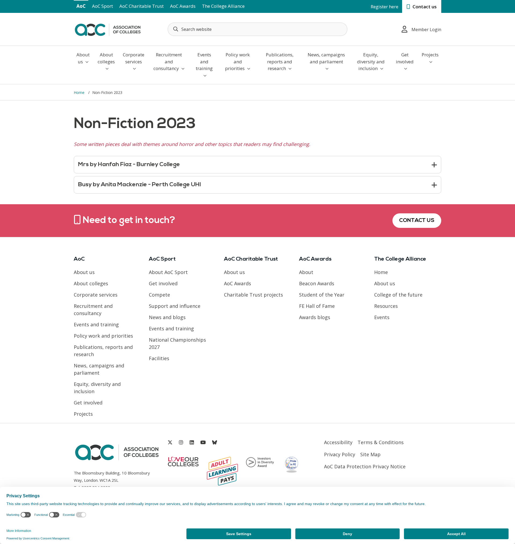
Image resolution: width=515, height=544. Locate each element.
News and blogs (167, 317)
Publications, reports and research (279, 61)
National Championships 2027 (177, 343)
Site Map (370, 454)
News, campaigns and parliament (326, 58)
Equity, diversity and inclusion (371, 61)
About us (83, 58)
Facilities (159, 358)
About (306, 272)
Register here (384, 6)
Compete (159, 294)
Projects (430, 55)
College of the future (398, 294)
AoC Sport (102, 6)
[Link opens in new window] (170, 442)
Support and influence (174, 306)
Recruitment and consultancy (167, 61)
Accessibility (338, 442)
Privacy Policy (339, 454)
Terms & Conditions (381, 442)
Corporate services (133, 58)
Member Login (426, 29)
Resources (386, 306)
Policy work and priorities (237, 61)
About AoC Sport (168, 272)
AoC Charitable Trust (141, 6)
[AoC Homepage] (107, 29)
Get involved (405, 58)
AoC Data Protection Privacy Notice (365, 466)
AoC (81, 6)
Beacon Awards (316, 283)
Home (80, 92)
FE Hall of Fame (317, 306)
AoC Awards (183, 6)
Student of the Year (321, 294)
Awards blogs (314, 317)
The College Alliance (223, 6)
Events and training (204, 61)
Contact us (424, 6)
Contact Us (417, 220)
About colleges (106, 58)
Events (381, 317)
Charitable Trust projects (253, 294)
